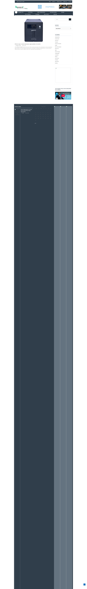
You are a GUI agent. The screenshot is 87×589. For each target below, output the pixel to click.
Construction (57, 38)
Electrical (30, 12)
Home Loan (57, 48)
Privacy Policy (59, 1)
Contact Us (65, 1)
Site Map (70, 1)
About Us (53, 1)
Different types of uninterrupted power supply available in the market (27, 44)
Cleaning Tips (20, 12)
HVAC (56, 50)
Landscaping (57, 53)
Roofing (55, 14)
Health (56, 45)
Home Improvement (41, 12)
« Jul (35, 123)
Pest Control (28, 14)
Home (50, 1)
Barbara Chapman (18, 45)
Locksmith (56, 54)
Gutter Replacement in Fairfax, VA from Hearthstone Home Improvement (26, 110)
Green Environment (58, 43)
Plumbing (37, 14)
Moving (62, 12)
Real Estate (46, 14)
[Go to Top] (84, 584)
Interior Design (53, 12)
